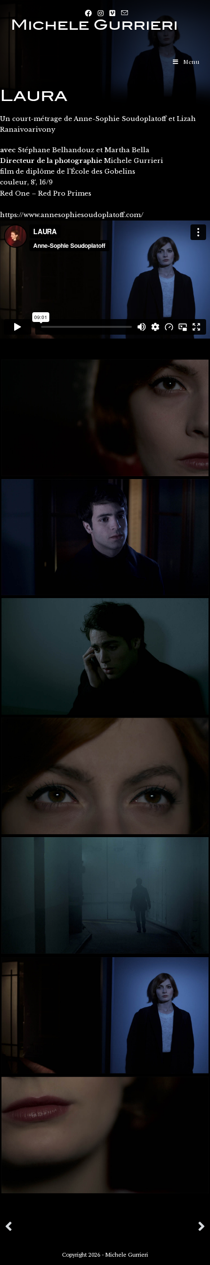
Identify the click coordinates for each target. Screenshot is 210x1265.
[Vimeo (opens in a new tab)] (112, 13)
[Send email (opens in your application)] (123, 13)
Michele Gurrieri (94, 25)
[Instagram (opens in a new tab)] (100, 13)
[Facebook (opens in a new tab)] (88, 13)
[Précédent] (55, 1227)
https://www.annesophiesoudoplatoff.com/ (72, 215)
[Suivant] (155, 1227)
